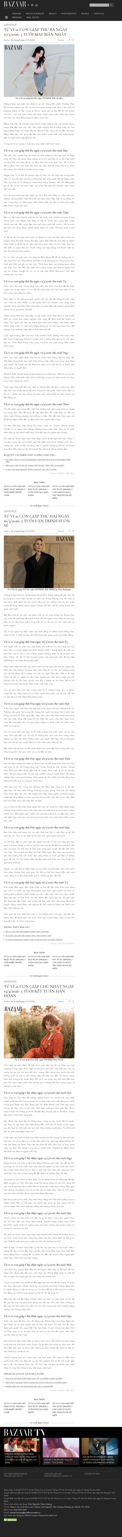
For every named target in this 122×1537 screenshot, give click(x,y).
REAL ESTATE (33, 18)
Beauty (53, 14)
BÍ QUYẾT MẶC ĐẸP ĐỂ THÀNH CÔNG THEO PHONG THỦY (29, 936)
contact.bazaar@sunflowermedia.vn (25, 1513)
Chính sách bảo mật (53, 1474)
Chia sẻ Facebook (73, 40)
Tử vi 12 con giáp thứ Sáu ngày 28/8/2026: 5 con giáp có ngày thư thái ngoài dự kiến (63, 492)
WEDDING (17, 18)
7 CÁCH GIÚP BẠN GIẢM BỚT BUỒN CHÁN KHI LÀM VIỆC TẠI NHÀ (31, 469)
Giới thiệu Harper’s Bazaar (15, 1474)
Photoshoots (68, 14)
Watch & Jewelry (35, 14)
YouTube (36, 5)
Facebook (28, 5)
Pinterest (70, 40)
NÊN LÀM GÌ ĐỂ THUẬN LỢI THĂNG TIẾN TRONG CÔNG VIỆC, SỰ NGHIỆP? (35, 465)
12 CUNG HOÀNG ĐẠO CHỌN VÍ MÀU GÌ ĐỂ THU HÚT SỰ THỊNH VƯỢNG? (34, 940)
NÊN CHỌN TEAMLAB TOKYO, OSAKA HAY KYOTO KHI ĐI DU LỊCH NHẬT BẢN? (36, 1383)
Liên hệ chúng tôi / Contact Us (58, 1476)
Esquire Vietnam (92, 1474)
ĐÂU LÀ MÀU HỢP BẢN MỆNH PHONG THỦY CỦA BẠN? (27, 932)
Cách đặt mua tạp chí (13, 1476)
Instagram (32, 5)
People (85, 14)
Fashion (16, 14)
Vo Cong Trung (17, 40)
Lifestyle (10, 25)
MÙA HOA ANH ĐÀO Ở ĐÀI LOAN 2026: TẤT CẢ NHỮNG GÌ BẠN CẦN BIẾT (34, 1379)
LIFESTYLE (99, 14)
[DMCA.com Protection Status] (10, 1520)
